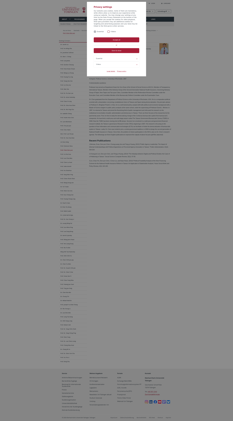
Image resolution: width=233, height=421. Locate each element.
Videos (113, 31)
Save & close (116, 51)
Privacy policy (121, 71)
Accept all (116, 40)
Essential (100, 31)
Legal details (111, 71)
